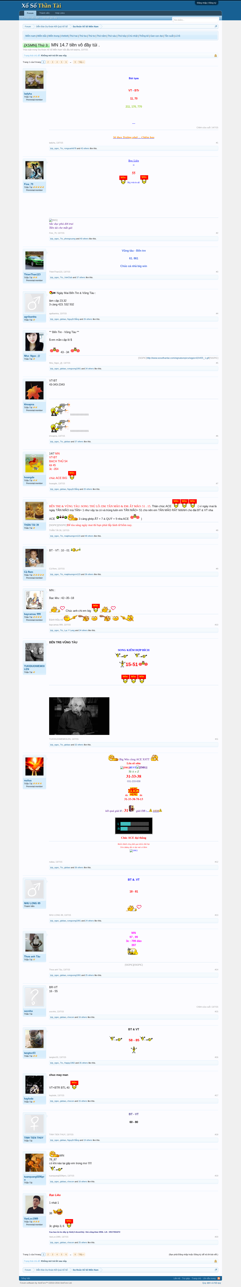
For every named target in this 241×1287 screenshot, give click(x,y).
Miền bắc (42, 36)
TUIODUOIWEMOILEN (34, 668)
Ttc (61, 148)
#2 (217, 233)
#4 (217, 313)
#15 (216, 1011)
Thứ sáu (112, 36)
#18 (216, 1134)
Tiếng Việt (25, 1278)
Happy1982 (69, 1063)
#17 (216, 1095)
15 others (83, 1101)
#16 (216, 1057)
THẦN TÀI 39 (31, 525)
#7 (217, 483)
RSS (218, 1278)
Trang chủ (196, 1278)
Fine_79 (28, 184)
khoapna (29, 404)
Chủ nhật (132, 36)
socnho (28, 1011)
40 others (84, 239)
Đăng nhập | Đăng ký (206, 3)
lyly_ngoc (54, 148)
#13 (216, 915)
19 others (88, 1140)
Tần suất (169, 36)
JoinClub (68, 277)
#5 (217, 363)
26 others (88, 319)
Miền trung (53, 36)
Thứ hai (74, 36)
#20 (216, 1237)
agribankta (30, 316)
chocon (70, 1017)
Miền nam (30, 36)
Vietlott (64, 36)
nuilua (27, 780)
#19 (216, 1176)
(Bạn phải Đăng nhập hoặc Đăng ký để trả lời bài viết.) (193, 1254)
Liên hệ (177, 1278)
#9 (217, 569)
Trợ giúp (186, 1278)
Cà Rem (28, 572)
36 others (89, 574)
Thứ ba (83, 36)
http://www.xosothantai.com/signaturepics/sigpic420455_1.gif (178, 358)
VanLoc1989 (31, 1218)
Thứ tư (91, 36)
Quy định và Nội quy (211, 1283)
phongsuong (70, 239)
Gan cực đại (156, 36)
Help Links (60, 13)
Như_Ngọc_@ (32, 355)
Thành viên (44, 13)
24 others (89, 921)
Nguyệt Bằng (73, 319)
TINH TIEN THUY (33, 1137)
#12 (216, 862)
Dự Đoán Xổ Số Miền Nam (50, 50)
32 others (79, 745)
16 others (83, 1017)
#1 (217, 143)
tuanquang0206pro (34, 1178)
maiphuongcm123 (72, 536)
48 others (89, 536)
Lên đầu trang (209, 1278)
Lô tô (177, 36)
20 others (88, 489)
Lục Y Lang (69, 630)
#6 (217, 436)
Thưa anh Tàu (32, 956)
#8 (217, 530)
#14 (216, 969)
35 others (83, 1063)
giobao (63, 319)
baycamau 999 (32, 614)
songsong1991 (74, 368)
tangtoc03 (29, 1053)
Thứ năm (101, 36)
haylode (28, 1098)
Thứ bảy (122, 36)
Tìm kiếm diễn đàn (30, 18)
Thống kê (144, 36)
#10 (216, 625)
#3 (217, 272)
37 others (81, 277)
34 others (89, 368)
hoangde (29, 477)
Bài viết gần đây (50, 18)
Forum (30, 13)
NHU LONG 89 (32, 903)
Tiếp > (81, 62)
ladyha (77, 50)
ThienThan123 (32, 274)
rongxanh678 (70, 148)
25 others (89, 975)
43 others (85, 148)
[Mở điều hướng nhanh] (216, 26)
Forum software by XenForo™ (46, 1283)
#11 (216, 739)
